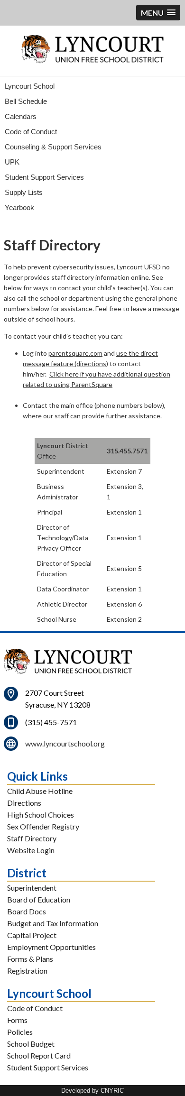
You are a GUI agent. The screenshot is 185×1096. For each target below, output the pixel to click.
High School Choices (40, 814)
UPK (12, 162)
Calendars (21, 116)
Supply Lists (24, 192)
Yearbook (19, 207)
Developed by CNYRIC (92, 1090)
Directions (24, 802)
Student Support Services (44, 177)
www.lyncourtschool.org (65, 743)
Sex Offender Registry (43, 826)
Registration (27, 970)
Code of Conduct (31, 132)
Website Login (31, 850)
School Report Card (39, 1055)
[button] (158, 12)
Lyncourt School (30, 86)
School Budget (31, 1043)
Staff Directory (31, 838)
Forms (17, 1019)
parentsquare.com (75, 353)
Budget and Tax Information (52, 923)
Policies (20, 1031)
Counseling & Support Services (53, 147)
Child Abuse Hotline (40, 790)
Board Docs (26, 911)
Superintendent (31, 887)
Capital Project (31, 934)
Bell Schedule (26, 101)
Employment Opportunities (51, 946)
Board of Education (38, 899)
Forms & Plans (30, 958)
